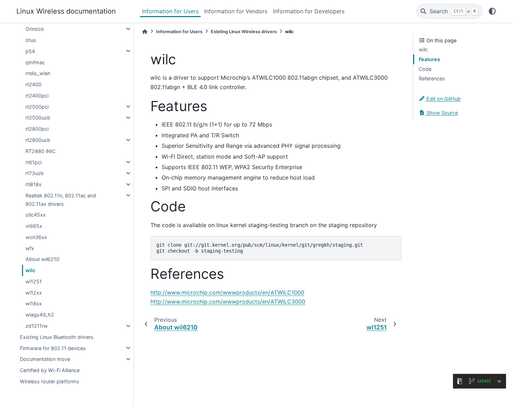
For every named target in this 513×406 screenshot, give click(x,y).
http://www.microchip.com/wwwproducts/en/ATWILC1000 (227, 292)
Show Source (441, 113)
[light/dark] (492, 11)
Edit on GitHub (443, 99)
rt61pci (33, 162)
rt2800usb (37, 140)
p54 (30, 51)
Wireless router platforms (49, 381)
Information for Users (170, 11)
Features (429, 59)
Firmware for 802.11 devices (53, 348)
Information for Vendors (235, 11)
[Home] (145, 31)
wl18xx (33, 303)
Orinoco (34, 29)
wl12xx (33, 292)
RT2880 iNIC (40, 151)
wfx (29, 248)
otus (30, 40)
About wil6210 (42, 259)
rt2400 (33, 84)
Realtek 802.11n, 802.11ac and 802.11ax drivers (60, 199)
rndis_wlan (37, 73)
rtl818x (33, 184)
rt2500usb (37, 118)
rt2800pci (37, 129)
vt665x (33, 226)
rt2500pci (37, 106)
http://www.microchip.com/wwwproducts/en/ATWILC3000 (227, 301)
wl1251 (33, 281)
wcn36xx (36, 237)
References (432, 78)
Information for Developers (308, 11)
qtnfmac (35, 62)
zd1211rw (36, 326)
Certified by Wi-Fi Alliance (50, 370)
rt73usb (34, 173)
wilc (30, 270)
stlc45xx (35, 215)
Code (425, 69)
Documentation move (45, 359)
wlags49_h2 (39, 315)
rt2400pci (37, 96)
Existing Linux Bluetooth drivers (57, 337)
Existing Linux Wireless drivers (244, 31)
